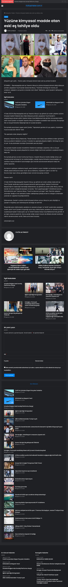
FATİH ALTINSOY (11, 30)
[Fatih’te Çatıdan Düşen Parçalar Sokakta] (9, 104)
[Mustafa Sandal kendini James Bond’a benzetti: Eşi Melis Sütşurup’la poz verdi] (9, 429)
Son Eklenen (34, 384)
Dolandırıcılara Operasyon (23, 479)
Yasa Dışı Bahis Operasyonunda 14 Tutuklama (30, 502)
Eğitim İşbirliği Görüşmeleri (33, 295)
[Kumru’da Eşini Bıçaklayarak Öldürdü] (13, 306)
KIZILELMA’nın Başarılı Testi (54, 102)
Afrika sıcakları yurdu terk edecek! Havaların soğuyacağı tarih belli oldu (54, 314)
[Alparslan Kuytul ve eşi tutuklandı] (9, 473)
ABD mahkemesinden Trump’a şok (26, 419)
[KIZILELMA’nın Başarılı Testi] (40, 104)
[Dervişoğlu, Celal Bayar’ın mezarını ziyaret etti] (55, 288)
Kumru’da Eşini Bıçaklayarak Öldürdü (13, 314)
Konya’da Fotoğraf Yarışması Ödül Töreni (28, 463)
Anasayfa (8, 13)
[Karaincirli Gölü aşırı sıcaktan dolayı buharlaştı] (9, 497)
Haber (13, 13)
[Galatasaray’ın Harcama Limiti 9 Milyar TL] (9, 520)
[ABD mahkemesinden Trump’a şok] (9, 421)
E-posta (6, 361)
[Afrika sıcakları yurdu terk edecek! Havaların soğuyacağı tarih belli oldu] (55, 306)
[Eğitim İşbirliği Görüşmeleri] (34, 288)
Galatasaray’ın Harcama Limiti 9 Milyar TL (28, 518)
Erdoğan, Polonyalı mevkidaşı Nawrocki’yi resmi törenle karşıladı (32, 303)
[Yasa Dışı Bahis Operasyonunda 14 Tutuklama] (9, 505)
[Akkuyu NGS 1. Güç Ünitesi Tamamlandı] (9, 528)
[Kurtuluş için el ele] (9, 489)
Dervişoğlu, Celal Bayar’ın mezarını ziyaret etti (54, 295)
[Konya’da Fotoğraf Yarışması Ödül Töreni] (9, 465)
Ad (5, 354)
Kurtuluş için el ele (21, 487)
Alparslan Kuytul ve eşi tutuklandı (26, 471)
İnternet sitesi (39, 361)
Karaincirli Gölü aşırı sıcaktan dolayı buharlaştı (30, 494)
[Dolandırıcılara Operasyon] (9, 481)
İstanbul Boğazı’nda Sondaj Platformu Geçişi (27, 1)
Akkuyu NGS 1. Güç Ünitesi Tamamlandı (27, 526)
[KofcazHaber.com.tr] (34, 5)
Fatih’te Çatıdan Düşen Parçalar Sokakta (28, 390)
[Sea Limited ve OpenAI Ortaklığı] (9, 536)
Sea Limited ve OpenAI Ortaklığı (25, 534)
